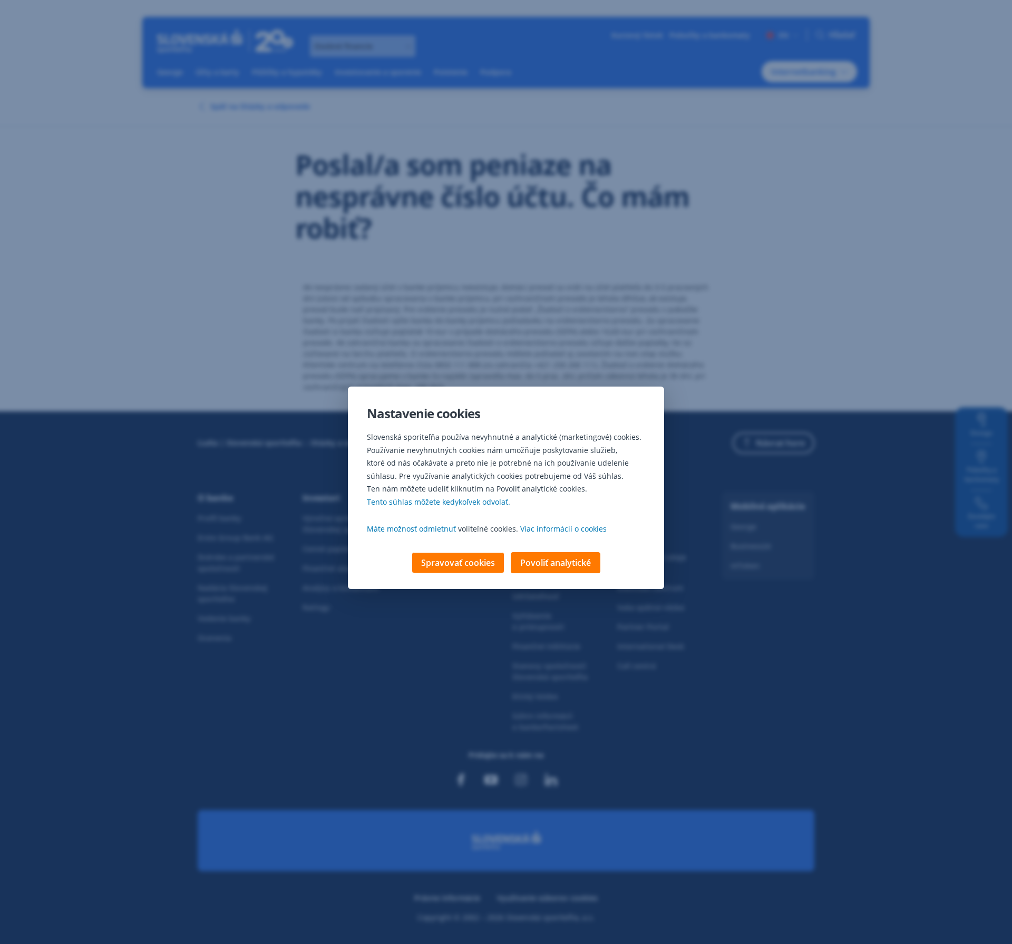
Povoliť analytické (555, 563)
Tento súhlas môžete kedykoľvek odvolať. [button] (438, 502)
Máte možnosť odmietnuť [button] (411, 529)
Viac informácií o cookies (563, 529)
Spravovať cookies (458, 563)
